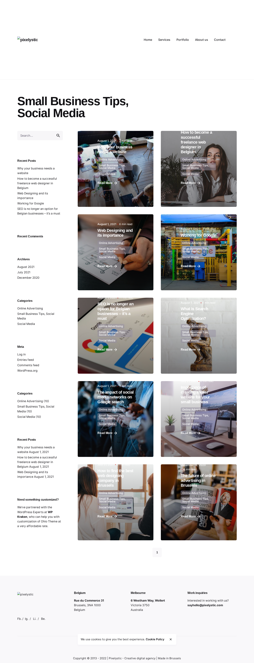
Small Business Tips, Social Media (112, 166)
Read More (104, 183)
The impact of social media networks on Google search (115, 397)
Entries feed (25, 360)
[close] (170, 639)
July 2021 (23, 272)
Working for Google (30, 203)
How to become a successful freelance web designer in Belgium (37, 183)
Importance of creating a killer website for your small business (195, 394)
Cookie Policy (155, 639)
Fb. (19, 619)
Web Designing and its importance (115, 233)
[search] (58, 135)
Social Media (26, 417)
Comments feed (28, 365)
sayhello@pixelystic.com (205, 605)
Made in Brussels (169, 658)
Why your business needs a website (114, 149)
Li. (34, 619)
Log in (21, 354)
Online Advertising (30, 308)
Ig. (26, 619)
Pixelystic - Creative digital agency (132, 658)
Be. (43, 619)
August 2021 (25, 267)
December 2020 (28, 277)
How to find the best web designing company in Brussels (115, 478)
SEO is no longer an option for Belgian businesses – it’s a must (115, 311)
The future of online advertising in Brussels (198, 480)
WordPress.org (27, 370)
